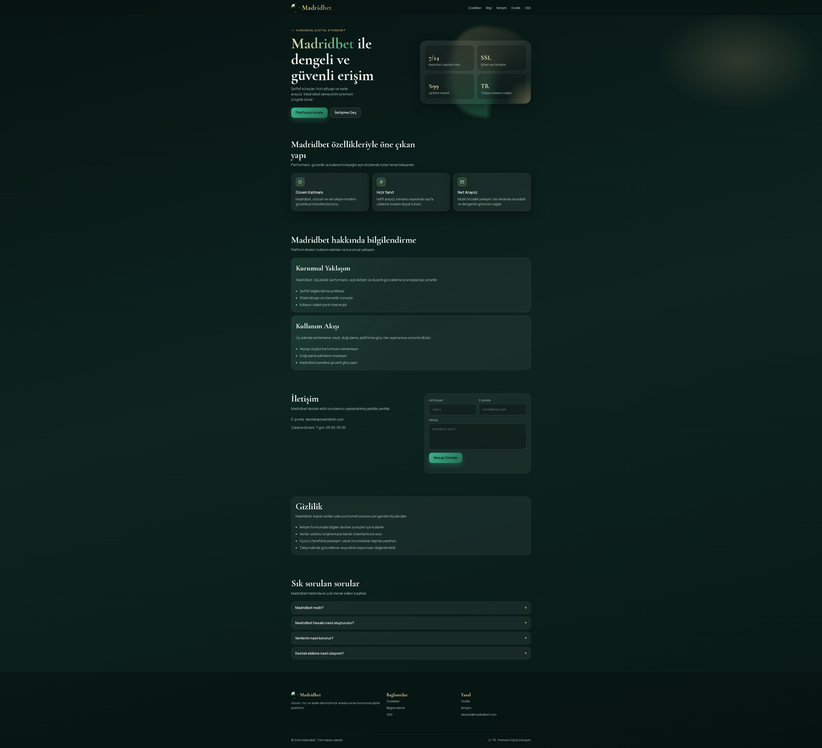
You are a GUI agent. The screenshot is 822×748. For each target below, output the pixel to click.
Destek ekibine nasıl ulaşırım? (319, 653)
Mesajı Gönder (445, 457)
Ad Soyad (435, 400)
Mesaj (433, 420)
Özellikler (474, 8)
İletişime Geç (345, 112)
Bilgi (489, 8)
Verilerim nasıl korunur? (314, 638)
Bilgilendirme (396, 708)
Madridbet (317, 7)
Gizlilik (515, 8)
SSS (528, 8)
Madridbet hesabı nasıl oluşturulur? (324, 623)
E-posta (485, 400)
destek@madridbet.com (325, 419)
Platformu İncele (309, 112)
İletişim (501, 8)
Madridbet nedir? (309, 607)
